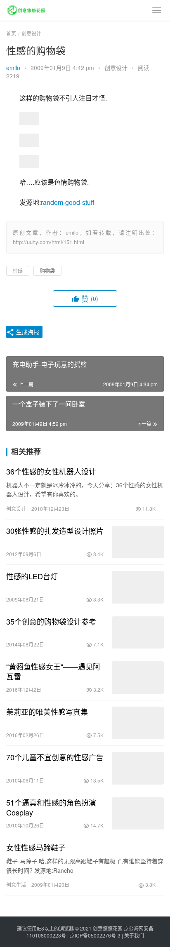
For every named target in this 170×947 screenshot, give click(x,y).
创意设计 (116, 67)
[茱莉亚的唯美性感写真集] (138, 723)
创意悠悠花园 (108, 928)
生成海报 (26, 332)
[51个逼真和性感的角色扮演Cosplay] (138, 813)
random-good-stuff (67, 202)
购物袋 (47, 270)
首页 (11, 33)
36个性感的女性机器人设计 (51, 471)
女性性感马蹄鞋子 (36, 847)
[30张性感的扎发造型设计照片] (138, 542)
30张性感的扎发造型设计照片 (55, 531)
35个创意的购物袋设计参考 (51, 621)
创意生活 (16, 884)
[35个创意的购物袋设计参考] (138, 632)
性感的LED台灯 (32, 576)
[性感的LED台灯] (138, 587)
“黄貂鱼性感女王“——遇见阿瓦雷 (53, 671)
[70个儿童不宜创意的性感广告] (138, 768)
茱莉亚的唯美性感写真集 (47, 712)
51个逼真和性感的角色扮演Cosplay (51, 807)
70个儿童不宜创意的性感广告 (55, 757)
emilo (13, 67)
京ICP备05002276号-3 (95, 935)
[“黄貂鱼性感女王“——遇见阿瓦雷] (138, 677)
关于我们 (134, 935)
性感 (18, 270)
